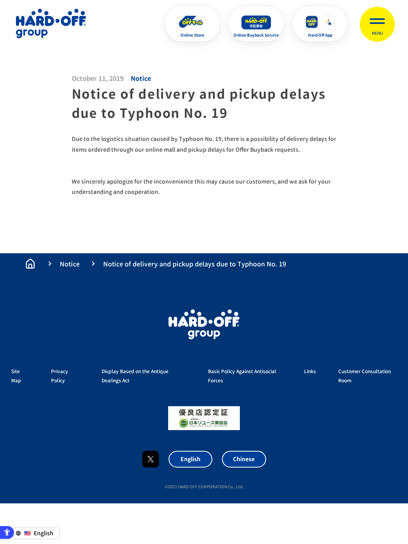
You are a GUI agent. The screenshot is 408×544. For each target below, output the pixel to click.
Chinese (244, 459)
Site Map (16, 376)
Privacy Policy (59, 376)
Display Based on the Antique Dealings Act (135, 376)
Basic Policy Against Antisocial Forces (242, 376)
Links (310, 371)
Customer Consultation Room (364, 376)
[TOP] (30, 263)
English (190, 459)
